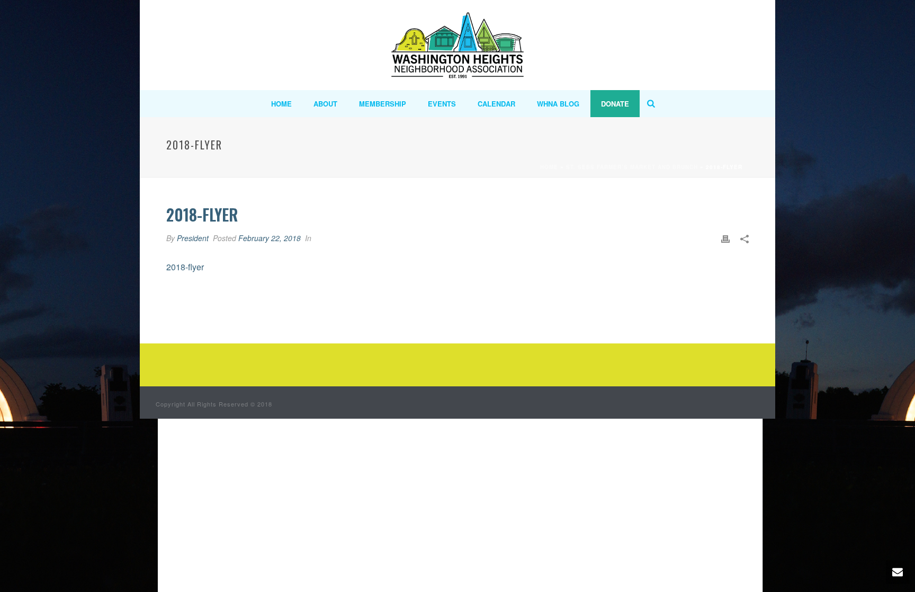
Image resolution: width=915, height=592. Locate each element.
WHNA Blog (558, 104)
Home (281, 104)
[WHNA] (457, 45)
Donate (615, 104)
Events (442, 104)
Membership (382, 104)
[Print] (725, 238)
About (325, 104)
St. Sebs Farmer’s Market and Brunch (632, 167)
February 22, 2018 (269, 238)
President (193, 238)
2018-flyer (185, 267)
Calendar (496, 104)
